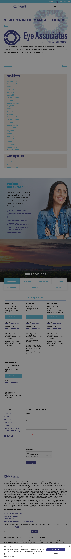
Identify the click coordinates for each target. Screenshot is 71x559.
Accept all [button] (55, 549)
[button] (24, 557)
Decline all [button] (55, 553)
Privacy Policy (39, 554)
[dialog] (35, 551)
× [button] (69, 546)
